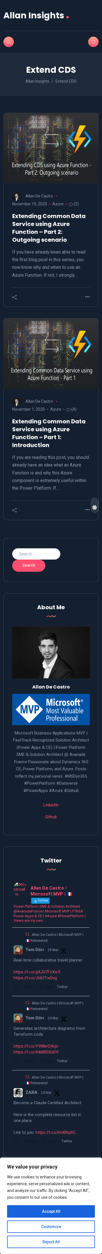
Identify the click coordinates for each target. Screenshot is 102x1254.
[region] (51, 1206)
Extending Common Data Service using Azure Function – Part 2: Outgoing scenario (49, 228)
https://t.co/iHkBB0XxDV (36, 1052)
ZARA (31, 1092)
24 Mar (53, 1018)
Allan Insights (36, 15)
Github (51, 816)
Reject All (51, 1242)
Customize (51, 1226)
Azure (57, 204)
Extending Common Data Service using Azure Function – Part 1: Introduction (49, 433)
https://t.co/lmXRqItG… (57, 1132)
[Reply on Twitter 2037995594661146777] (17, 987)
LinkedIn (51, 805)
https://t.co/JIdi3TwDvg (35, 977)
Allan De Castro (39, 196)
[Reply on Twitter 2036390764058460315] (17, 1061)
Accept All (51, 1211)
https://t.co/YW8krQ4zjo (36, 1046)
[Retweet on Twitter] (27, 934)
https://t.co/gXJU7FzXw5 (37, 971)
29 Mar (53, 950)
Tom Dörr (35, 949)
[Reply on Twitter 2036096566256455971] (17, 1142)
